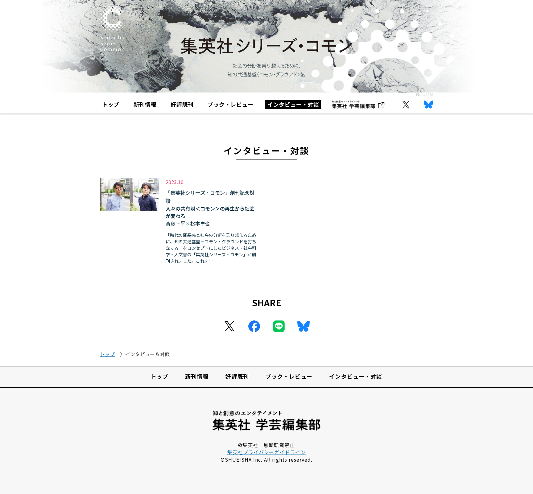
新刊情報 (145, 104)
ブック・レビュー (230, 104)
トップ (110, 104)
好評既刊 (182, 104)
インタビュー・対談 (293, 104)
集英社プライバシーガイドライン (266, 452)
